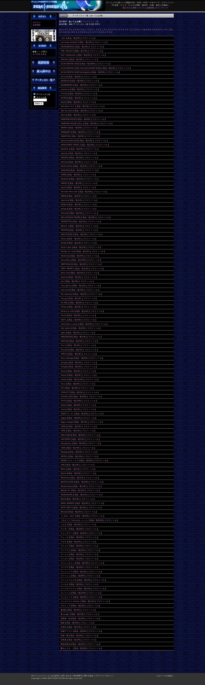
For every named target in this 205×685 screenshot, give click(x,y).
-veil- (63, 38)
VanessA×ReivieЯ (69, 141)
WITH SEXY (66, 507)
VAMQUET (66, 132)
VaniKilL (65, 149)
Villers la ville (67, 311)
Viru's (63, 345)
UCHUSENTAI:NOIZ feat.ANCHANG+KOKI (81, 68)
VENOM (64, 230)
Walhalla (65, 478)
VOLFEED (65, 439)
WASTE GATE (67, 482)
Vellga (64, 209)
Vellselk (64, 213)
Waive (64, 473)
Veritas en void (68, 251)
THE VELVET (67, 51)
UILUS (64, 77)
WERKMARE (67, 495)
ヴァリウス (66, 550)
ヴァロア (65, 567)
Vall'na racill (67, 111)
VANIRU (64, 157)
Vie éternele (67, 294)
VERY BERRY (67, 268)
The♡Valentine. (68, 55)
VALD (63, 102)
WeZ (63, 499)
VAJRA (64, 98)
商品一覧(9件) (75, 128)
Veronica (65, 256)
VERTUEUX (66, 264)
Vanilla (64, 153)
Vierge (64, 298)
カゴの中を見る (40, 54)
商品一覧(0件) (74, 38)
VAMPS (64, 128)
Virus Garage (67, 358)
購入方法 (127, 8)
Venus (64, 239)
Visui (63, 384)
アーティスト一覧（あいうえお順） (88, 16)
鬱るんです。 (66, 648)
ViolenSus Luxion (69, 324)
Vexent (64, 277)
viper (63, 332)
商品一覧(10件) (76, 456)
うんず (63, 524)
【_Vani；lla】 (68, 516)
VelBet (64, 205)
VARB (63, 175)
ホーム (63, 16)
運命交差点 (66, 644)
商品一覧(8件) (78, 576)
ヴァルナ (65, 559)
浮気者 (63, 640)
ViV (62, 388)
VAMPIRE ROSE (68, 119)
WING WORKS (67, 503)
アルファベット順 (90, 21)
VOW (63, 448)
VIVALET (65, 392)
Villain (64, 307)
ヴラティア (66, 606)
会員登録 (37, 25)
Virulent (64, 350)
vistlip (63, 379)
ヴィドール (66, 593)
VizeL (63, 405)
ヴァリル (65, 554)
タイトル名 (41, 97)
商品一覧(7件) (81, 51)
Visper (64, 375)
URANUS (65, 81)
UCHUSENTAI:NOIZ (70, 64)
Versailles (65, 260)
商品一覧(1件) (86, 42)
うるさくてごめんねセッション (74, 520)
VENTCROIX (67, 234)
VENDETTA (66, 221)
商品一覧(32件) (79, 593)
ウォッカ (65, 537)
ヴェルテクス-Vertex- (70, 601)
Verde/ (64, 243)
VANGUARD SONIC (70, 145)
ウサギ (63, 542)
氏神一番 (65, 635)
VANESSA (65, 136)
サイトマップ (162, 8)
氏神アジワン (66, 631)
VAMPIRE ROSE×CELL (72, 123)
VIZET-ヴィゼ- (67, 414)
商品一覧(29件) (75, 401)
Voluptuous (66, 443)
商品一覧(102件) (76, 379)
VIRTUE (64, 341)
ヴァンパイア (66, 571)
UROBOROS (66, 85)
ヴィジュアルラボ (68, 580)
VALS (63, 115)
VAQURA (65, 170)
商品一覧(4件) (73, 448)
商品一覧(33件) (79, 260)
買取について (138, 8)
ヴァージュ (66, 576)
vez (62, 281)
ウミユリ (65, 546)
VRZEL (64, 456)
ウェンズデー (66, 533)
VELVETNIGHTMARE (71, 217)
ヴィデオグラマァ (68, 588)
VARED (64, 183)
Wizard (64, 512)
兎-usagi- (65, 614)
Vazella (64, 200)
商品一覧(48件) (88, 64)
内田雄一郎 (66, 618)
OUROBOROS (67, 47)
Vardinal (65, 179)
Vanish (64, 162)
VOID (63, 431)
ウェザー (65, 529)
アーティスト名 (43, 94)
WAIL (63, 469)
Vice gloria (66, 285)
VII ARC (64, 303)
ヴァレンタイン (67, 563)
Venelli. (64, 226)
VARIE (64, 196)
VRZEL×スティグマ (69, 460)
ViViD (63, 401)
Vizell (63, 409)
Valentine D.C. (68, 106)
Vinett (63, 315)
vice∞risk (65, 290)
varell (63, 187)
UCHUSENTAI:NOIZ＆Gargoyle (75, 72)
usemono (65, 89)
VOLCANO (66, 435)
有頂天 (63, 627)
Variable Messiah (69, 192)
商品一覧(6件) (84, 119)
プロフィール (88, 38)
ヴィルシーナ (66, 597)
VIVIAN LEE (66, 396)
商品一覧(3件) (83, 106)
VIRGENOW (66, 337)
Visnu (63, 371)
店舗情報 (150, 8)
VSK (63, 465)
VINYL (64, 320)
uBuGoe (64, 59)
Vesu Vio (65, 273)
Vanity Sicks (66, 166)
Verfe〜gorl (66, 247)
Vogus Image (67, 422)
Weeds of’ (65, 490)
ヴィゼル (65, 584)
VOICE (64, 426)
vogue (64, 418)
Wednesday (66, 486)
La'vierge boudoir (69, 42)
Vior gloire (66, 328)
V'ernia (64, 93)
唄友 (63, 623)
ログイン (37, 22)
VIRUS (64, 354)
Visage (64, 362)
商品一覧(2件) (84, 55)
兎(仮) (63, 610)
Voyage (64, 452)
